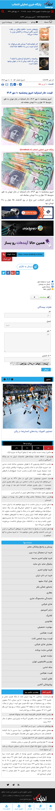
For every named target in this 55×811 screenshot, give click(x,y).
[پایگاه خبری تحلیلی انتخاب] (48, 4)
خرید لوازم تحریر (45, 569)
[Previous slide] (12, 379)
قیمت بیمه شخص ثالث (42, 638)
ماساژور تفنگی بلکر (44, 587)
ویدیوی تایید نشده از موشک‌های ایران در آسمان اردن (31, 492)
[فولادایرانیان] (27, 212)
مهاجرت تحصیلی (45, 627)
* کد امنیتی (46, 355)
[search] (3, 12)
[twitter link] (8, 784)
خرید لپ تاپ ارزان (44, 575)
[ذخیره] (11, 84)
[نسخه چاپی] (2, 84)
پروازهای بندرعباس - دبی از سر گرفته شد (36, 726)
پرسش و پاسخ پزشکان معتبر (39, 546)
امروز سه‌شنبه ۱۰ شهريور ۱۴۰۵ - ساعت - (35, 11)
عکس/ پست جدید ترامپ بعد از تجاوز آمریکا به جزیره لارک (29, 452)
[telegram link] (13, 784)
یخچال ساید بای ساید (42, 564)
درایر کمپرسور (46, 610)
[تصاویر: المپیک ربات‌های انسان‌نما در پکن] (27, 406)
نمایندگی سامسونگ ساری (41, 598)
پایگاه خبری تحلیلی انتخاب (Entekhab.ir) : (36, 149)
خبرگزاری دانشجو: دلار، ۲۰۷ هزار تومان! (36, 737)
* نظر (49, 331)
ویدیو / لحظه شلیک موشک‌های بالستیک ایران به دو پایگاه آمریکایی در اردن (26, 458)
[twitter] (3, 273)
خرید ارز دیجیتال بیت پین (40, 552)
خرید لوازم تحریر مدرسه (42, 558)
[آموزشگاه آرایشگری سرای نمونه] (27, 243)
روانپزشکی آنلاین (45, 684)
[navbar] (52, 11)
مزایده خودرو (46, 656)
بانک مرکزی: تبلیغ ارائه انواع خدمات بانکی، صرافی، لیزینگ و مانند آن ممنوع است (26, 748)
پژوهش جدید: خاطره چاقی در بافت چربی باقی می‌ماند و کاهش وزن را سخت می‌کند (23, 32)
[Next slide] (5, 379)
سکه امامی (47, 667)
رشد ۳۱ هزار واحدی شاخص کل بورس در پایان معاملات (31, 742)
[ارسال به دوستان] (6, 84)
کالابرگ (49, 615)
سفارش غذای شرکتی (43, 644)
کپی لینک (7, 259)
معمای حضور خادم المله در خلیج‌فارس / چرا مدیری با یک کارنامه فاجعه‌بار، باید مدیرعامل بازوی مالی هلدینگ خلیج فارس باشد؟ (26, 732)
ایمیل (49, 321)
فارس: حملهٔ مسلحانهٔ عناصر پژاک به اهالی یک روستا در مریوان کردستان (26, 498)
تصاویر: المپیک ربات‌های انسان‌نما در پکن (33, 431)
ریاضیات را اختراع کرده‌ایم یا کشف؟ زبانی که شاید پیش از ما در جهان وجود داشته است (22, 61)
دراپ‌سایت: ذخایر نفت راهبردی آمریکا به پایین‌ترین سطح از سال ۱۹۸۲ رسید (26, 720)
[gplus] (13, 273)
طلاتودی (48, 621)
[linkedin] (17, 273)
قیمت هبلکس (46, 633)
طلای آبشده (47, 679)
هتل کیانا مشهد (45, 581)
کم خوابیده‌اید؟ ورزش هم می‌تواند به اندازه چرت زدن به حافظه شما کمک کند (23, 46)
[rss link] (18, 784)
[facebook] (8, 273)
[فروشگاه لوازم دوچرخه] (27, 228)
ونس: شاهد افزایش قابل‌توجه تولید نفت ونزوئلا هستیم (30, 714)
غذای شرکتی (47, 604)
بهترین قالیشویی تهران (42, 661)
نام (50, 311)
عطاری (49, 592)
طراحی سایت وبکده (43, 650)
